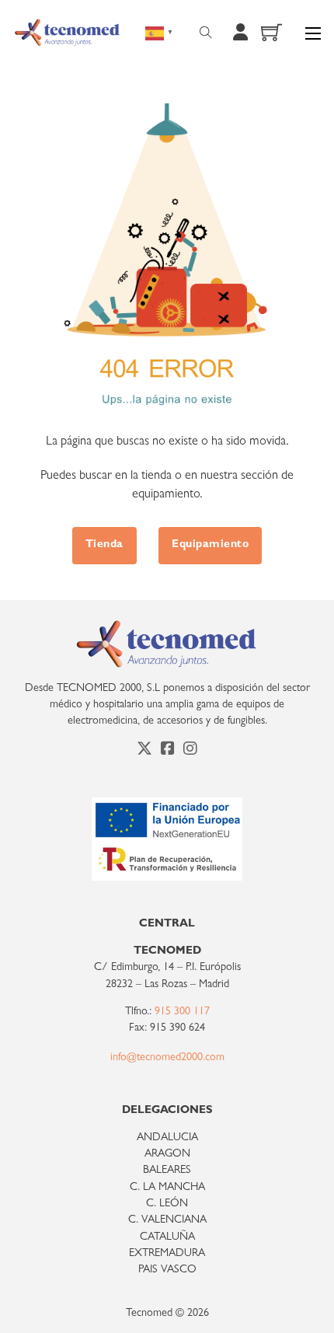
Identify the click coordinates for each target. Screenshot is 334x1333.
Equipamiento (210, 545)
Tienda (104, 545)
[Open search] (206, 33)
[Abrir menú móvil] (313, 33)
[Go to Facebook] (168, 751)
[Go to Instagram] (190, 751)
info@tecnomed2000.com (167, 1058)
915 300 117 (182, 1012)
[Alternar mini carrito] (271, 32)
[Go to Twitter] (144, 751)
